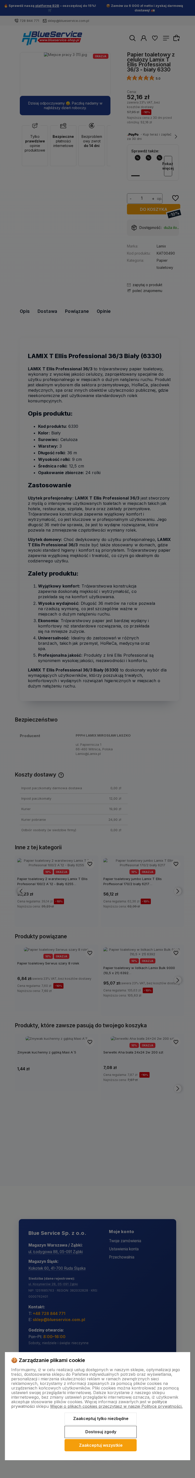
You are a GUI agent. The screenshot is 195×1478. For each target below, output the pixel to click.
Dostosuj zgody (100, 1431)
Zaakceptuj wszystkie (101, 1445)
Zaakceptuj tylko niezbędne (100, 1418)
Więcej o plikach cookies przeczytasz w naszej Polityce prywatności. (116, 1406)
